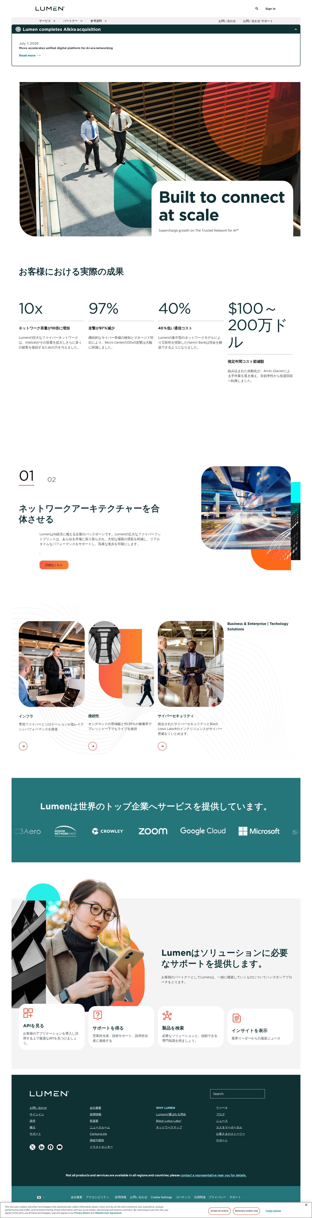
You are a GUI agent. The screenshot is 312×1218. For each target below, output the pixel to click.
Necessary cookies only (246, 1211)
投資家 (94, 1121)
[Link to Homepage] (50, 9)
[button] (257, 8)
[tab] (26, 476)
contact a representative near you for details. (213, 1175)
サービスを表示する (23, 746)
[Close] (306, 1205)
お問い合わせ (227, 21)
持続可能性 (97, 1140)
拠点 (32, 1127)
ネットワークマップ (169, 1127)
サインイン (37, 1114)
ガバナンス (183, 1197)
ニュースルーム (100, 1127)
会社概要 (95, 1108)
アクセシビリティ (97, 1197)
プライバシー (217, 1197)
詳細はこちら (54, 565)
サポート (35, 1134)
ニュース (222, 1121)
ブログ (220, 1114)
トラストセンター (101, 1147)
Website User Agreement (108, 1213)
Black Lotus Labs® (168, 1121)
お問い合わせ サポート (258, 21)
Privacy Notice (82, 1213)
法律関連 (200, 1197)
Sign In (270, 8)
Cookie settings (273, 1211)
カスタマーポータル (229, 1127)
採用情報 (95, 1114)
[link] (51, 353)
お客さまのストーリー (230, 1134)
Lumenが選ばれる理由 (171, 1114)
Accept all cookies (219, 1211)
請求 (32, 1121)
